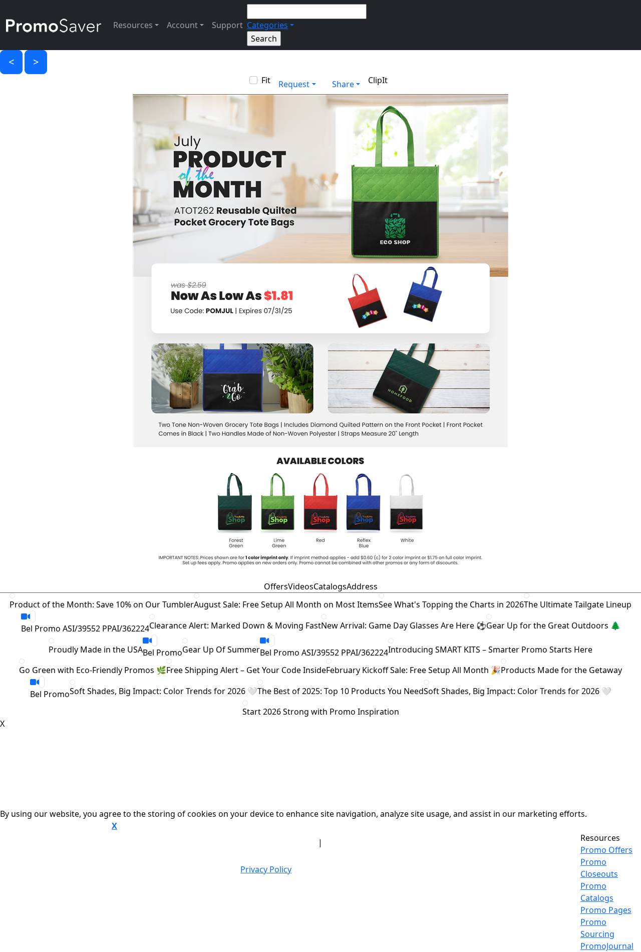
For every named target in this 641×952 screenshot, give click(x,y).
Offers (276, 586)
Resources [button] (133, 25)
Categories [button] (267, 25)
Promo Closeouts (599, 867)
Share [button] (343, 84)
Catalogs (330, 586)
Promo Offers (606, 849)
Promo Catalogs (596, 891)
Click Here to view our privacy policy (55, 826)
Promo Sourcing (597, 927)
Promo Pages (605, 909)
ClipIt (378, 80)
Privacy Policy (265, 869)
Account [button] (182, 25)
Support (227, 25)
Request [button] (293, 84)
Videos (300, 586)
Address (362, 586)
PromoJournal (606, 945)
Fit (265, 80)
